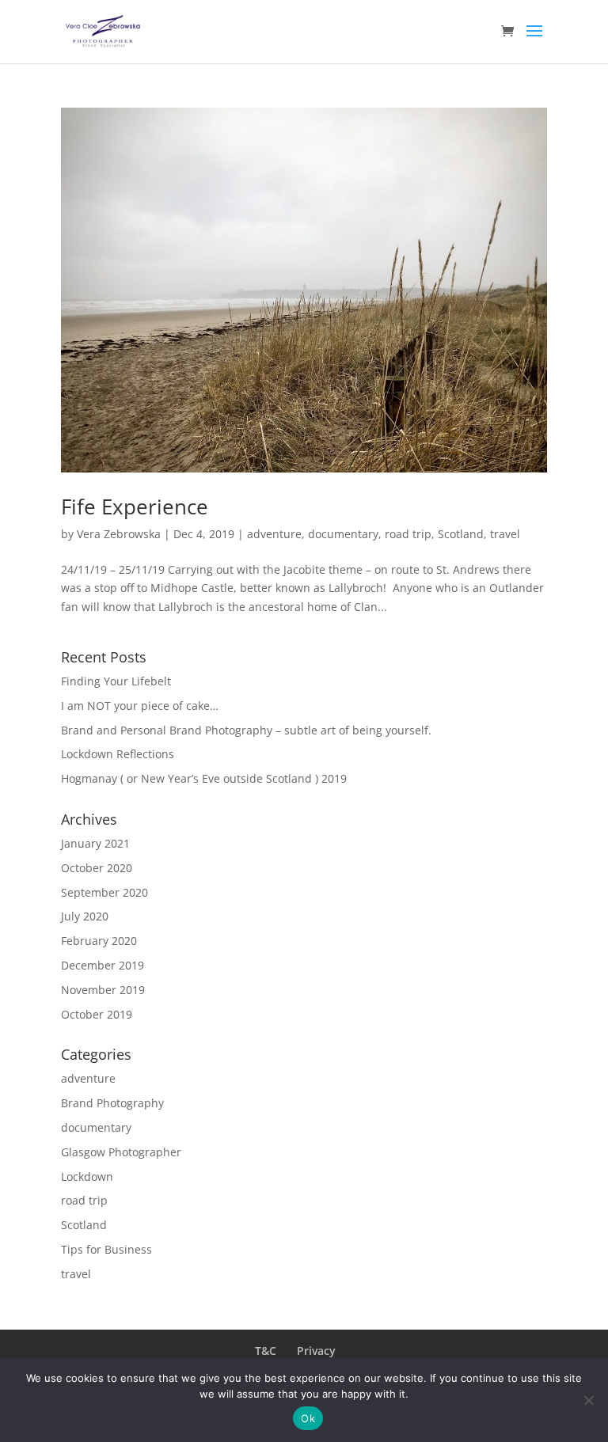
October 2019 (96, 1014)
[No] (588, 1400)
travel (505, 533)
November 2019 (103, 989)
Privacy (316, 1350)
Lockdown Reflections (117, 753)
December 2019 (102, 965)
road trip (408, 533)
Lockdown (87, 1176)
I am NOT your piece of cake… (139, 705)
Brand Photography (112, 1102)
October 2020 (96, 867)
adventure (274, 533)
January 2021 (95, 843)
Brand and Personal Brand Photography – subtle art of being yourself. (246, 730)
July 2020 (84, 916)
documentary (343, 533)
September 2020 (104, 892)
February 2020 (99, 940)
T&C (265, 1350)
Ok (308, 1418)
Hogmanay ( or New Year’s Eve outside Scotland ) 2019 (204, 778)
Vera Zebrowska (119, 533)
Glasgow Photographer (121, 1151)
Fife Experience (134, 506)
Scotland (461, 533)
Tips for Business (106, 1249)
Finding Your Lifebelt (116, 681)
